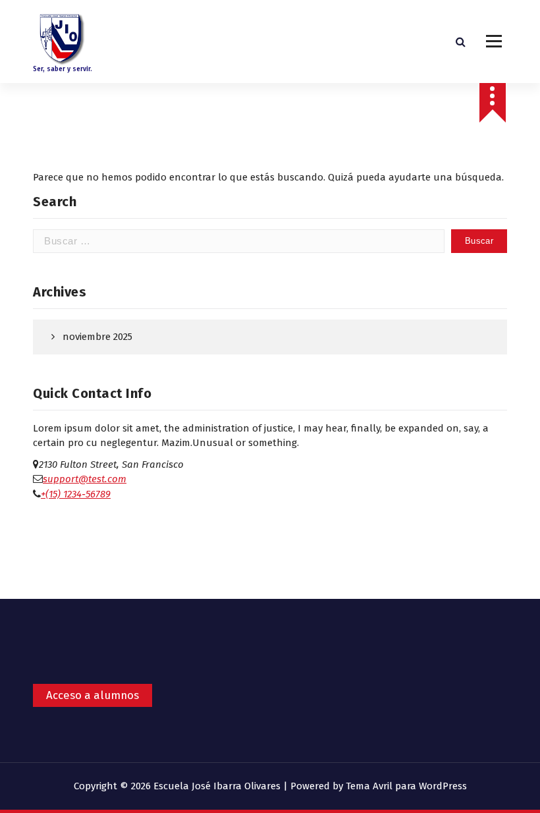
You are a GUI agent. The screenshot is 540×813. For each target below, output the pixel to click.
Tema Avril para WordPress (406, 786)
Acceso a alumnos (92, 695)
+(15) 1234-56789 (76, 494)
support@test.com (84, 479)
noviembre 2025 (97, 337)
